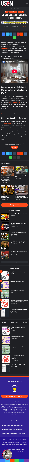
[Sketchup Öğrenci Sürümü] (5, 285)
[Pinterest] (18, 34)
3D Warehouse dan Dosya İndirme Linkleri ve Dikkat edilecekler (17, 357)
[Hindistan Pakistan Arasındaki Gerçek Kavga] (5, 236)
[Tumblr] (14, 34)
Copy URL (14, 147)
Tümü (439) (14, 262)
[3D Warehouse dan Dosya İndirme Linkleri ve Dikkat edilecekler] (5, 303)
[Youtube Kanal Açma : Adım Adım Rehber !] (5, 217)
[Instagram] (17, 417)
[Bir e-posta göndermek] (9, 26)
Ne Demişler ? (11, 449)
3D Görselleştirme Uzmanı (18, 444)
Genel (17, 8)
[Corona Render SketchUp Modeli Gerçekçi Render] (7, 171)
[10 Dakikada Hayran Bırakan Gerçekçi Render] (21, 190)
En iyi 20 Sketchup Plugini (17, 290)
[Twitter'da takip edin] (8, 26)
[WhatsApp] (14, 37)
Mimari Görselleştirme (21, 442)
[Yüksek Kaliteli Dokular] (14, 22)
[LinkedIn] (10, 34)
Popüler (4, 322)
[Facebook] (3, 34)
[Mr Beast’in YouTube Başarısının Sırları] (5, 255)
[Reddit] (21, 34)
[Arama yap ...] (24, 4)
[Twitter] (7, 34)
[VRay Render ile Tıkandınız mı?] (7, 190)
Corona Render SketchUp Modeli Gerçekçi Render (5, 179)
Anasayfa (13, 8)
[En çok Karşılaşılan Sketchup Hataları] (5, 275)
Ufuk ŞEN (24, 439)
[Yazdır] (18, 157)
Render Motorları (13, 11)
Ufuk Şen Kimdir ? (20, 451)
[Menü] (27, 4)
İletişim (5, 449)
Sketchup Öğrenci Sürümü (17, 281)
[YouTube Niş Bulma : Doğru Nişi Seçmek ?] (5, 226)
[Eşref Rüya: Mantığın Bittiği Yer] (5, 245)
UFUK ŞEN (6, 26)
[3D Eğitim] (7, 3)
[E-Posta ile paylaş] (14, 157)
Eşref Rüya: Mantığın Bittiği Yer (18, 242)
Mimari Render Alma (6, 444)
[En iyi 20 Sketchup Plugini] (5, 294)
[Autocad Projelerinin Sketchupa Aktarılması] (5, 313)
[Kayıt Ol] (22, 4)
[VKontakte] (25, 34)
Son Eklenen (14, 322)
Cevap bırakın (14, 205)
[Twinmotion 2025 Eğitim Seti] (21, 170)
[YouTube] (15, 417)
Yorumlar (24, 322)
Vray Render (20, 11)
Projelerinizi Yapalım (20, 449)
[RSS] (19, 417)
